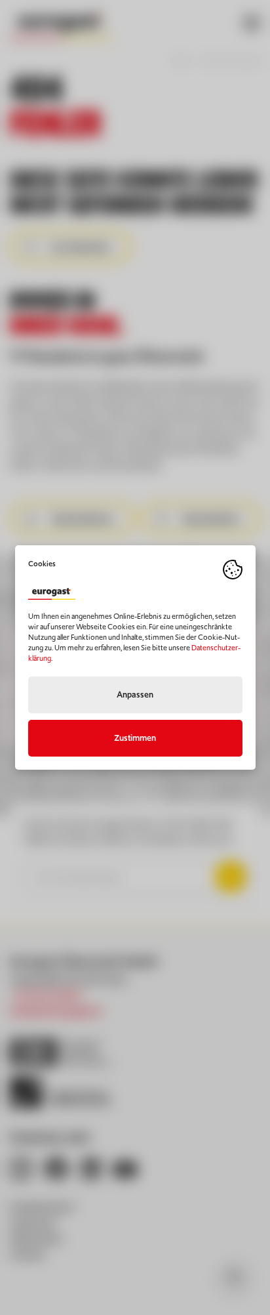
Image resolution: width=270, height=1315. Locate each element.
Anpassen (135, 694)
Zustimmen (135, 738)
